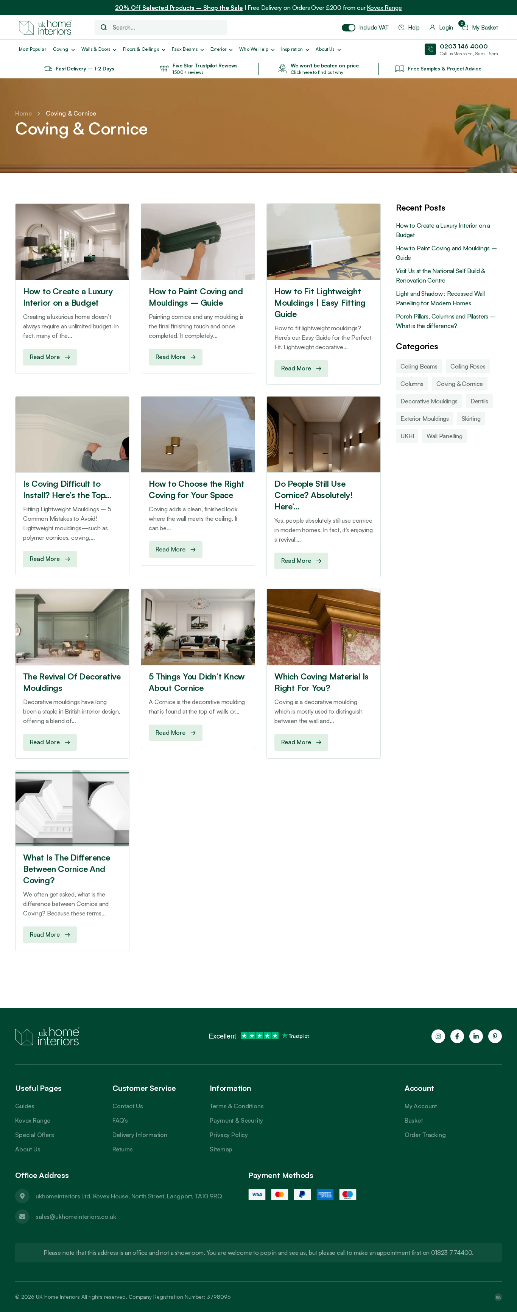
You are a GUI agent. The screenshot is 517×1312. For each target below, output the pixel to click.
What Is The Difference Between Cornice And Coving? (66, 868)
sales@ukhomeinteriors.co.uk (76, 1216)
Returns (122, 1149)
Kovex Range (384, 7)
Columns (412, 383)
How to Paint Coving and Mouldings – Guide (196, 297)
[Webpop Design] (498, 1297)
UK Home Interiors (58, 1296)
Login (446, 27)
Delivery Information (139, 1135)
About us (325, 49)
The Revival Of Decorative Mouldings (72, 682)
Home (23, 113)
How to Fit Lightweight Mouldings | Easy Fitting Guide (320, 302)
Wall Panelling (444, 436)
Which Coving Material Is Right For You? (321, 682)
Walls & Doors (96, 49)
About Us (27, 1149)
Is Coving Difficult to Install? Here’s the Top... (67, 489)
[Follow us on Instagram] (438, 1036)
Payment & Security (236, 1120)
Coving (61, 49)
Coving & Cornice (459, 383)
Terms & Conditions (236, 1106)
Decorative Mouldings (429, 401)
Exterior (218, 49)
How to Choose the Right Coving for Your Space (196, 489)
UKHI (407, 436)
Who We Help (253, 49)
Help (414, 27)
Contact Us (127, 1106)
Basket (414, 1120)
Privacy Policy (229, 1135)
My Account (421, 1106)
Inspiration (292, 49)
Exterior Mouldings (424, 418)
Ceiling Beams (419, 366)
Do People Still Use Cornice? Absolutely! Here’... (313, 494)
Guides (24, 1106)
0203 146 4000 (464, 46)
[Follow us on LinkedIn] (476, 1036)
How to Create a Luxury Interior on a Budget (68, 297)
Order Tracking (425, 1135)
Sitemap (221, 1149)
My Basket (480, 27)
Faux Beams (185, 49)
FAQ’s (120, 1120)
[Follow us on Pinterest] (495, 1036)
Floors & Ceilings (141, 49)
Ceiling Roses (468, 366)
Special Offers (34, 1135)
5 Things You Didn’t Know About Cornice (197, 682)
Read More (45, 357)
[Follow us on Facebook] (457, 1036)
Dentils (479, 401)
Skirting (471, 418)
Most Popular (32, 49)
